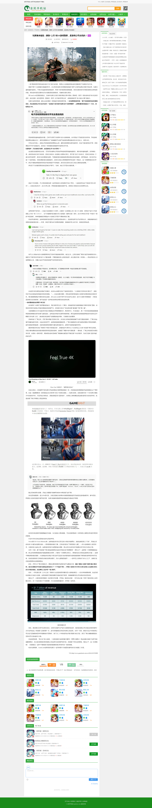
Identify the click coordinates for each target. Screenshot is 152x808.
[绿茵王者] (30, 683)
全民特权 (93, 14)
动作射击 (85, 695)
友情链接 (84, 801)
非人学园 (113, 124)
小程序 (102, 1)
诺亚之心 (38, 689)
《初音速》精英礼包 (42, 731)
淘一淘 (94, 734)
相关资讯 (58, 39)
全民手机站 (56, 42)
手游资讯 (36, 30)
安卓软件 (119, 1)
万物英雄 (62, 680)
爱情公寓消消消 (115, 144)
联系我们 (73, 801)
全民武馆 (86, 680)
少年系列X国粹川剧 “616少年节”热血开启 (113, 63)
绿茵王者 (38, 680)
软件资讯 (83, 14)
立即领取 (93, 744)
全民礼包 (102, 14)
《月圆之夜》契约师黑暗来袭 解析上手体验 (114, 40)
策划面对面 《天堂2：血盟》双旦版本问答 (113, 53)
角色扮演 (61, 685)
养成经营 (61, 695)
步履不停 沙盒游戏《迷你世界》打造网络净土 (114, 66)
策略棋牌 (37, 685)
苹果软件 (125, 1)
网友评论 (66, 39)
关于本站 (67, 801)
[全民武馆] (79, 683)
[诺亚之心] (30, 693)
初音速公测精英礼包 (42, 741)
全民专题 (111, 14)
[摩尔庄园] (54, 693)
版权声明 (79, 801)
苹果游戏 (113, 1)
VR (99, 1)
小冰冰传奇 (114, 154)
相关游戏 (50, 39)
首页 (28, 14)
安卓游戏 (107, 1)
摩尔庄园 (62, 689)
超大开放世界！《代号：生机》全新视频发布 (114, 60)
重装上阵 (86, 689)
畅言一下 (93, 779)
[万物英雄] (54, 683)
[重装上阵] (79, 693)
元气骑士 (113, 115)
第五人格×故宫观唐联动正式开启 (111, 98)
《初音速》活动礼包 (42, 750)
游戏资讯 (74, 14)
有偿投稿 (74, 39)
